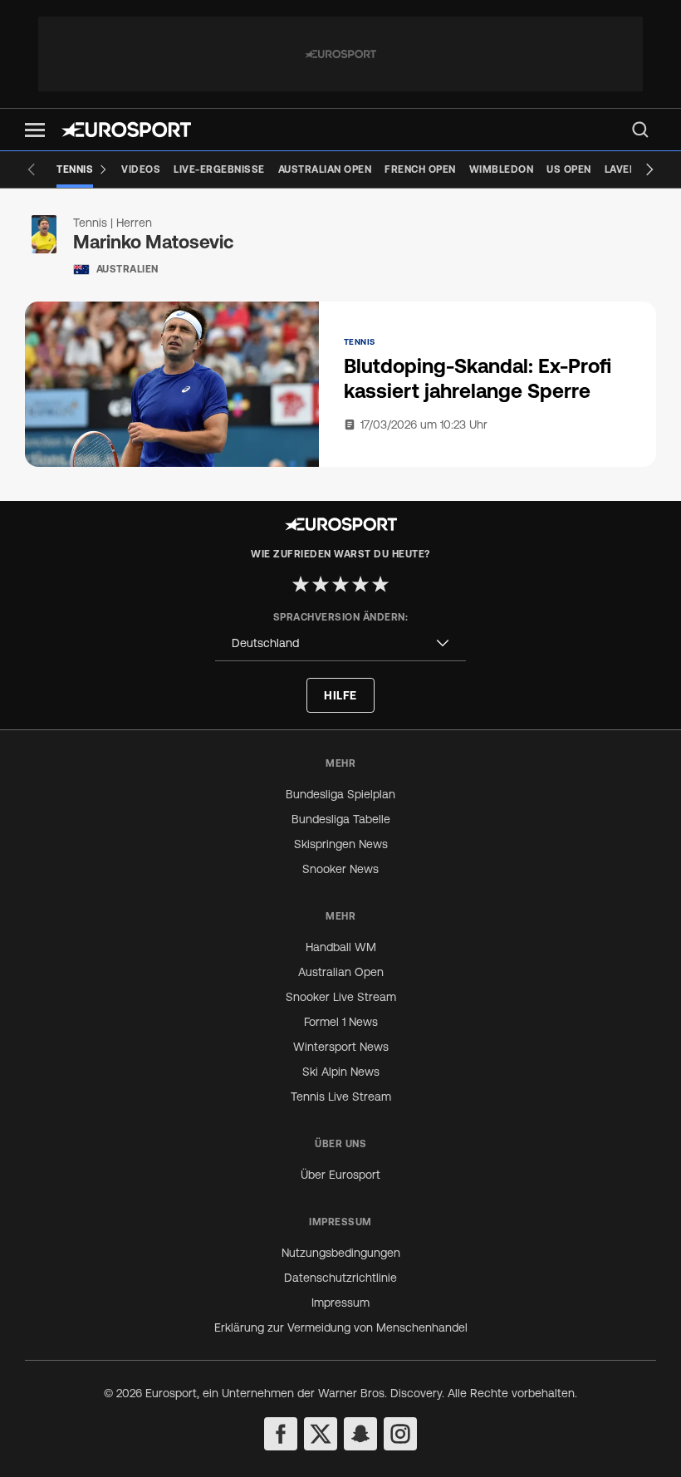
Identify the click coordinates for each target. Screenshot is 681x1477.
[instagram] (400, 1433)
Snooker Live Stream (341, 996)
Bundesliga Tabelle (341, 819)
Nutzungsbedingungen (341, 1252)
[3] (340, 584)
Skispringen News (341, 844)
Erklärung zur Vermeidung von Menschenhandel (341, 1327)
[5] (380, 584)
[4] (360, 584)
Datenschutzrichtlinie (340, 1277)
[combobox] (340, 643)
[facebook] (280, 1433)
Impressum (340, 1302)
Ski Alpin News (341, 1071)
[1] (301, 584)
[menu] (640, 129)
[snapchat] (360, 1433)
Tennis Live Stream (341, 1096)
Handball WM (341, 947)
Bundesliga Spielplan (340, 794)
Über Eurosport (340, 1174)
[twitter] (320, 1433)
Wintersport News (341, 1046)
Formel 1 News (341, 1021)
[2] (321, 584)
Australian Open (341, 972)
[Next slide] (649, 169)
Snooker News (340, 869)
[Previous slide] (31, 169)
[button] (35, 130)
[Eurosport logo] (126, 129)
